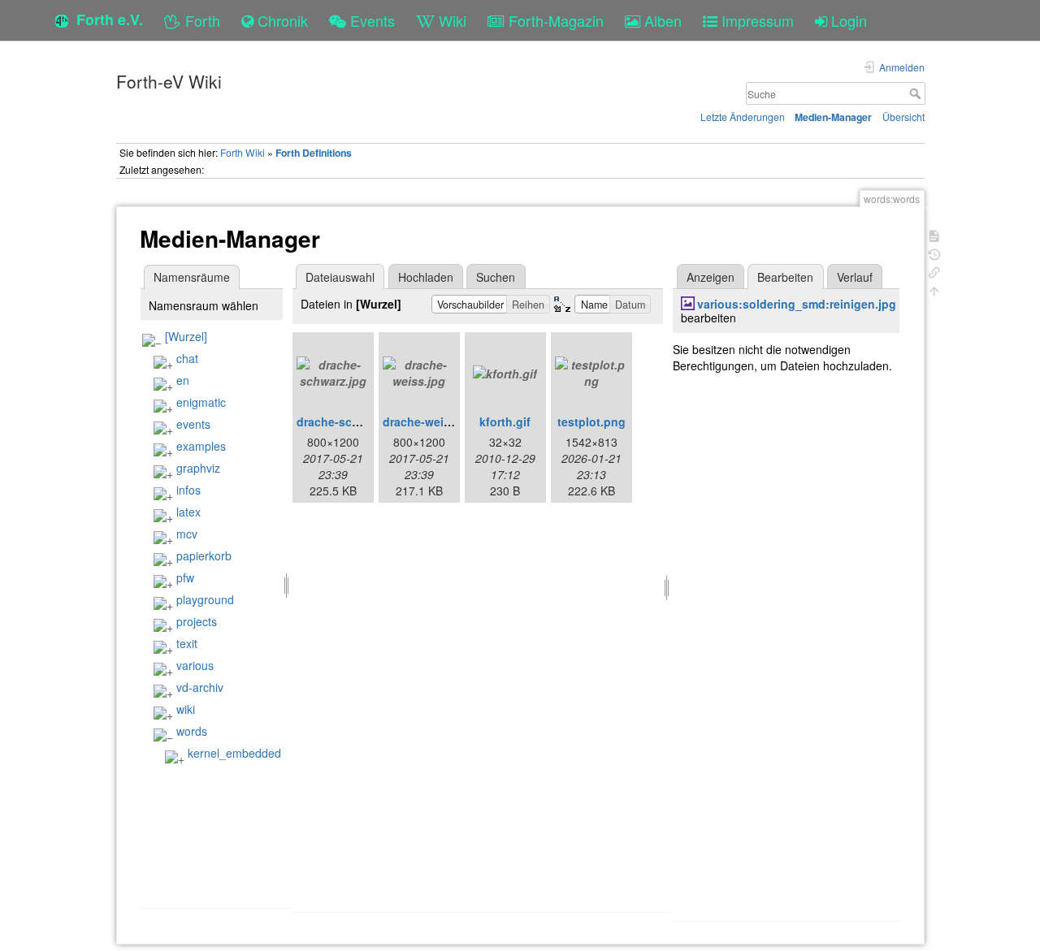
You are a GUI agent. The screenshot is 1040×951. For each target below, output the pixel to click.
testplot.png (591, 421)
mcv (186, 533)
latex (188, 512)
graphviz (198, 468)
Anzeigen (710, 277)
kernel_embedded (234, 753)
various (195, 665)
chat (187, 358)
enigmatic (201, 402)
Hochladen (425, 277)
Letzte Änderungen (742, 116)
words (191, 731)
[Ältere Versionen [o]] (934, 253)
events (193, 424)
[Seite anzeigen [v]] (934, 234)
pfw (185, 577)
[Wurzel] (186, 336)
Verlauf (855, 277)
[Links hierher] (934, 271)
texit (186, 643)
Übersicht (903, 116)
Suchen (495, 277)
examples (201, 446)
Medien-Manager (833, 117)
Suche (917, 93)
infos (188, 490)
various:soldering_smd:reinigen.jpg (796, 304)
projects (196, 621)
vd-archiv (199, 687)
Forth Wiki (242, 152)
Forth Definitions (313, 152)
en (182, 380)
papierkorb (204, 555)
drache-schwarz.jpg (351, 421)
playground (205, 599)
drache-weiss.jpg (430, 421)
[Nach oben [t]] (934, 289)
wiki (185, 709)
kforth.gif (505, 421)
